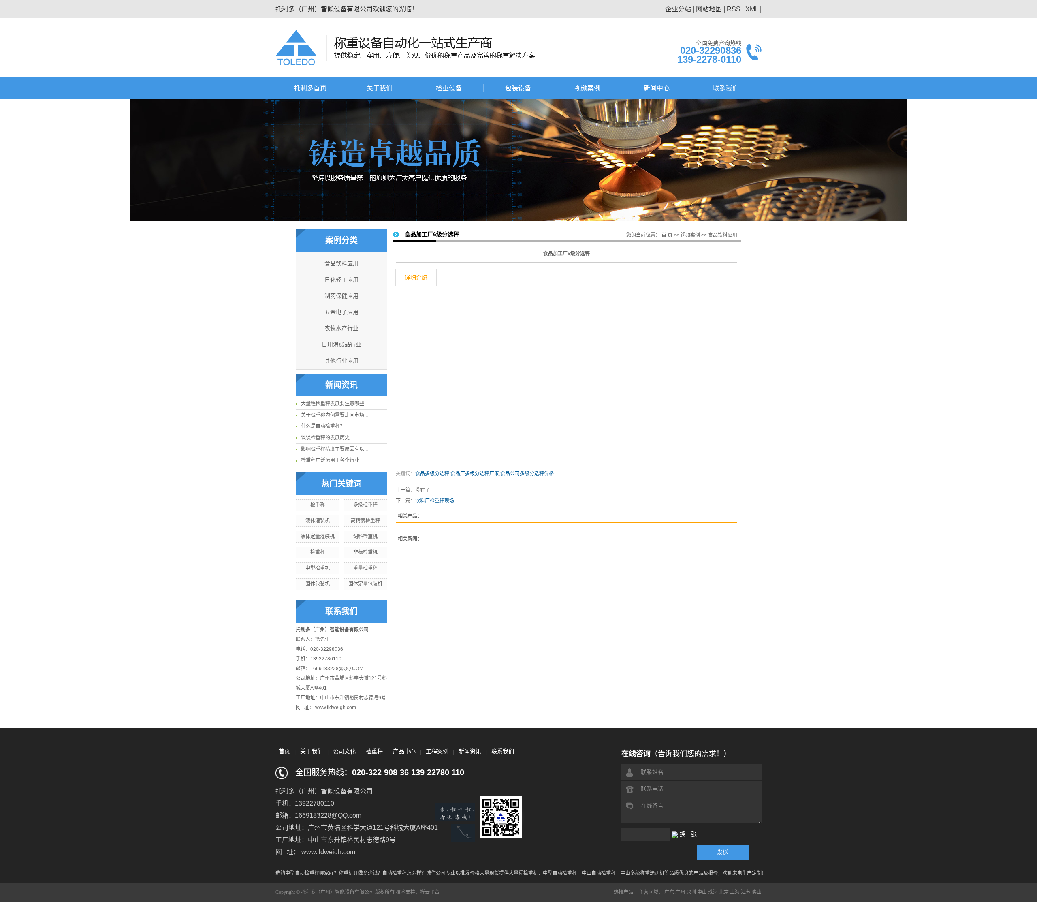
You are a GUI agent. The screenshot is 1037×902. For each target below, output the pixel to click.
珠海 (713, 892)
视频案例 (587, 88)
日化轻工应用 (341, 280)
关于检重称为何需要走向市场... (334, 415)
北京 (724, 892)
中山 (702, 892)
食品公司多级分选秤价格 (527, 474)
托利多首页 (310, 88)
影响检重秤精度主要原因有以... (334, 449)
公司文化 (344, 751)
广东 (669, 892)
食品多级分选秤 (432, 474)
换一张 (688, 834)
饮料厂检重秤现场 (434, 501)
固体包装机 (317, 584)
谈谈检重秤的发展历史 (325, 437)
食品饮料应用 (341, 264)
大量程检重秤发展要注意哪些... (334, 403)
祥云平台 (430, 892)
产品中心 (404, 751)
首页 (284, 751)
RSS (733, 9)
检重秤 (317, 552)
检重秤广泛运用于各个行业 (330, 460)
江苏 (746, 892)
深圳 (691, 892)
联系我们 (726, 88)
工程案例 (437, 751)
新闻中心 (657, 88)
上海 (735, 892)
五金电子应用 (341, 312)
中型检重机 (317, 568)
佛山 (757, 892)
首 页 (666, 235)
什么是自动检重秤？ (323, 426)
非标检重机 (365, 552)
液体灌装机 (317, 521)
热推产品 (623, 892)
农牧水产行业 (341, 328)
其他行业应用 (341, 361)
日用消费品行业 (341, 345)
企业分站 (678, 9)
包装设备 (518, 88)
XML (751, 9)
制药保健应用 (341, 296)
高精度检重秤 (365, 521)
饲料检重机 (365, 536)
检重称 (317, 505)
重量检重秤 (365, 568)
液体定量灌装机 (318, 536)
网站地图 (709, 9)
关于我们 (380, 88)
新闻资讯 (470, 751)
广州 (680, 892)
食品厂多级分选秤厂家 (474, 474)
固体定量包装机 (365, 584)
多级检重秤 (365, 505)
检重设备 (449, 88)
